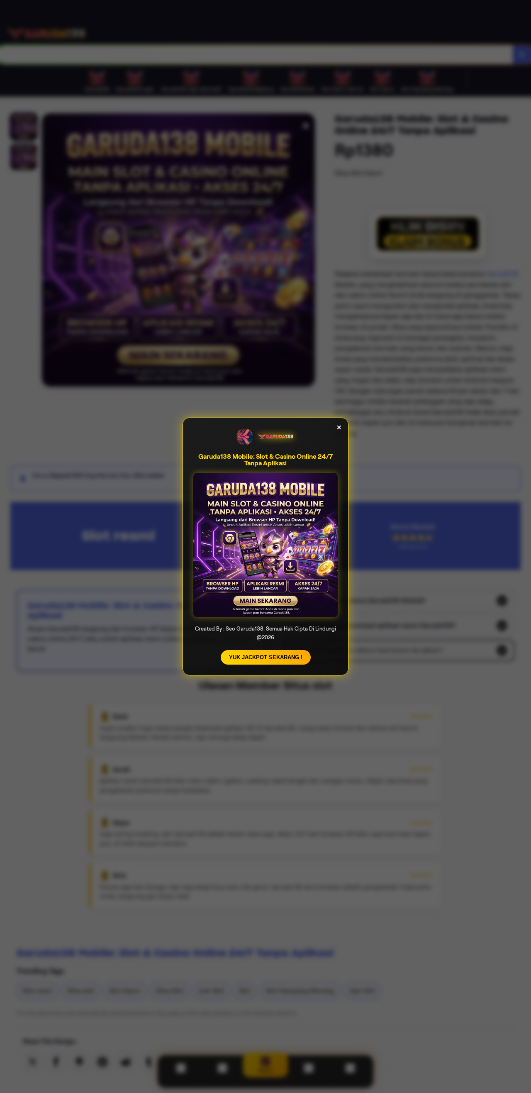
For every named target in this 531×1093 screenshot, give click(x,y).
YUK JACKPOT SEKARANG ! (265, 657)
